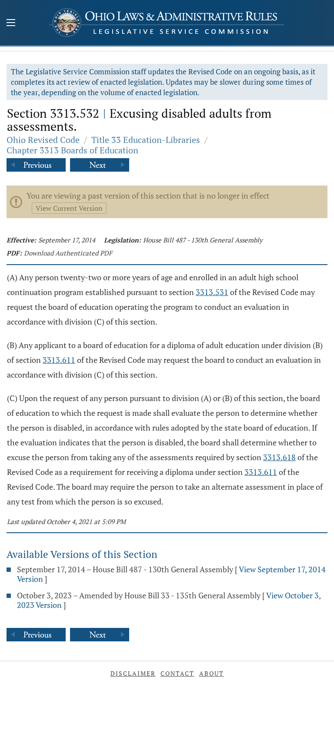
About (211, 673)
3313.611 (59, 360)
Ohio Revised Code (43, 140)
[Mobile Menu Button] (11, 23)
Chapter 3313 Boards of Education (72, 150)
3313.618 (279, 457)
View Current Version (69, 208)
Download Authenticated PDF (68, 253)
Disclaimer (133, 673)
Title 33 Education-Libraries (145, 140)
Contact (177, 673)
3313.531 (212, 292)
